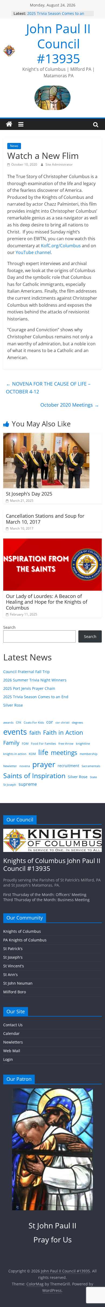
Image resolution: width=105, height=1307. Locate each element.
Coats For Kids (34, 722)
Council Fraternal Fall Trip (26, 671)
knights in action (14, 754)
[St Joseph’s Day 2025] (46, 436)
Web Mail (11, 1050)
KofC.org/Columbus (61, 246)
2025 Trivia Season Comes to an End (35, 696)
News (14, 145)
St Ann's (10, 974)
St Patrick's (13, 948)
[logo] (52, 831)
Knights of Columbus (22, 931)
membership (88, 754)
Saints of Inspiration (34, 775)
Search (9, 627)
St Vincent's (13, 965)
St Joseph (9, 785)
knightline (83, 744)
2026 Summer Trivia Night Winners (34, 680)
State (93, 777)
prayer (43, 764)
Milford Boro (14, 991)
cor (49, 722)
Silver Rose (13, 705)
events (15, 731)
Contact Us (13, 1024)
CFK (18, 722)
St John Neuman (18, 983)
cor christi (62, 722)
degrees (77, 722)
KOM (32, 754)
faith (35, 732)
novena (24, 766)
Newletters (13, 1042)
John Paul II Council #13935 (58, 43)
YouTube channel (33, 252)
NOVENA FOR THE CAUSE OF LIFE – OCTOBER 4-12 (48, 387)
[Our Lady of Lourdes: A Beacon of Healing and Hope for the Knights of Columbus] (52, 542)
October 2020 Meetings (69, 405)
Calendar (11, 1033)
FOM (25, 744)
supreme (28, 784)
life (43, 752)
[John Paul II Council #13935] (9, 124)
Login (8, 1059)
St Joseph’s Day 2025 (29, 493)
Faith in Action (63, 732)
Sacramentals (91, 766)
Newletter (10, 766)
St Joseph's (13, 957)
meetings (64, 752)
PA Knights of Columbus (25, 939)
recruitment (68, 765)
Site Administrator (59, 164)
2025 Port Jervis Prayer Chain (29, 688)
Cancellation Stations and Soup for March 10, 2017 (45, 519)
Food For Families (43, 744)
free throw (66, 744)
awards (8, 722)
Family (11, 742)
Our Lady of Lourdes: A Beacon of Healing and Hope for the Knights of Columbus (46, 602)
